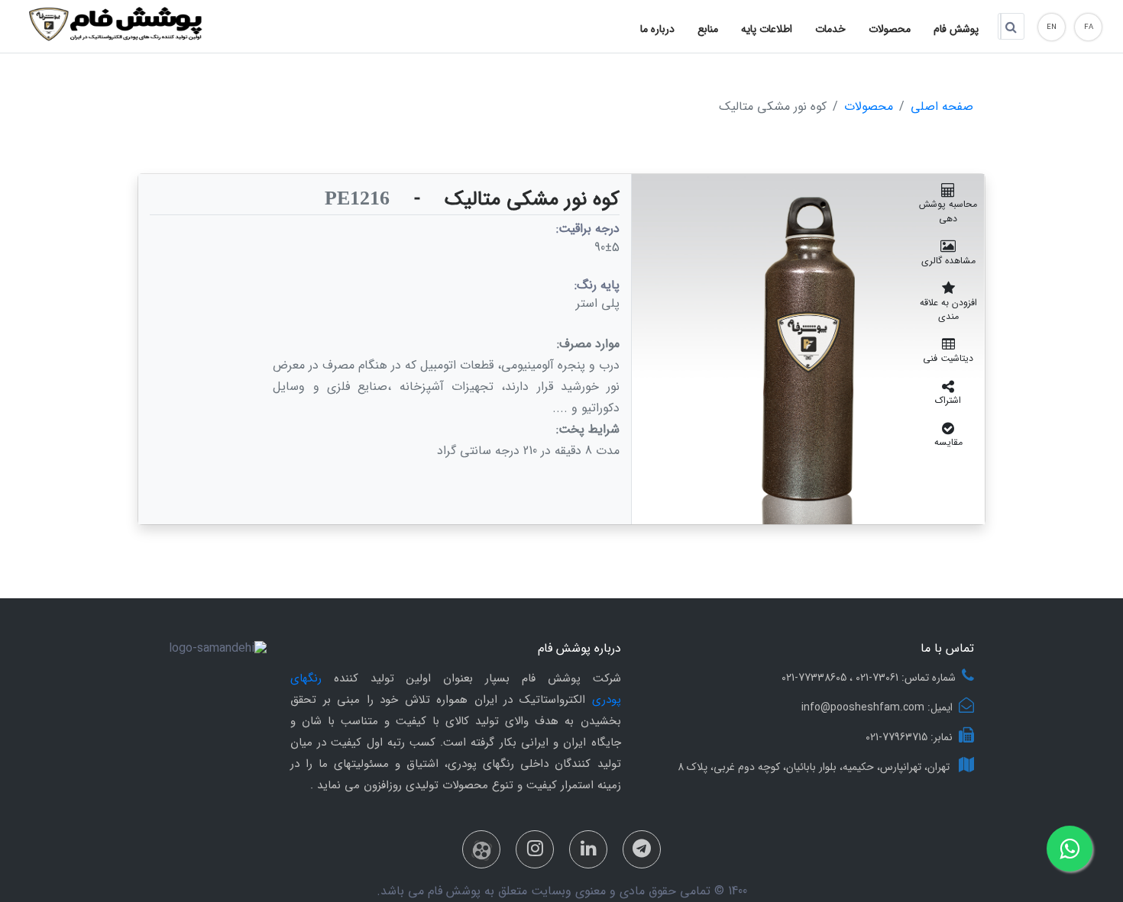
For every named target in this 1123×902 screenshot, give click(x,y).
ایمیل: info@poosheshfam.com (877, 707)
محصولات (868, 107)
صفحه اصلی (942, 107)
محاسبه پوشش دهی (948, 211)
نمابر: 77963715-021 (909, 737)
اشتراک (948, 400)
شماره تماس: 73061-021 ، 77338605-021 (869, 677)
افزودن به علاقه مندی (948, 309)
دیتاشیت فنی (948, 358)
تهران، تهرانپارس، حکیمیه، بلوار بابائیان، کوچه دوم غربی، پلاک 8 (815, 767)
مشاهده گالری (948, 260)
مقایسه (948, 442)
